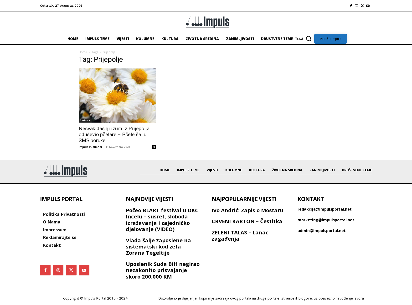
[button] (304, 38)
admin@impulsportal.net (322, 230)
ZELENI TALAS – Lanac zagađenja (240, 235)
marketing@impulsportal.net (326, 219)
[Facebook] (350, 5)
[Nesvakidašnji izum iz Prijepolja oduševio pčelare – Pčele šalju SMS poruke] (117, 95)
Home (83, 52)
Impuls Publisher (90, 147)
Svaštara (85, 120)
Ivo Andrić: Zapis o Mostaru (247, 210)
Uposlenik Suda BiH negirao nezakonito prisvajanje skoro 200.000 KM (163, 270)
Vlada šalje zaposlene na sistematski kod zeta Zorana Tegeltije (158, 246)
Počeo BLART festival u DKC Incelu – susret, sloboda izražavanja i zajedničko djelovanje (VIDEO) (162, 220)
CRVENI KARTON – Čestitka (247, 221)
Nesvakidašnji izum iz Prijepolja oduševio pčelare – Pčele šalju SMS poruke (114, 134)
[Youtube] (368, 5)
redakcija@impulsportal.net (325, 209)
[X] (362, 5)
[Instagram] (356, 5)
